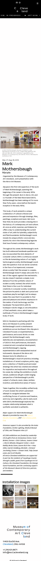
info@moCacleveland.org (15, 552)
